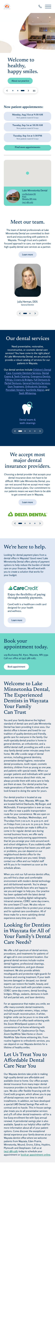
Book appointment (18, 666)
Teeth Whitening (27, 393)
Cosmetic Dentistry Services (26, 373)
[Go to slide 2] (18, 90)
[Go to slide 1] (13, 90)
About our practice (20, 80)
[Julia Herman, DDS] (27, 282)
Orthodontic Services (36, 386)
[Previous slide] (7, 91)
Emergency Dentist (40, 376)
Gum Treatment (16, 386)
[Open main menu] (48, 6)
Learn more (27, 254)
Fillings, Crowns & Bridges (19, 379)
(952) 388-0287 (27, 202)
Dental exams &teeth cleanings (27, 421)
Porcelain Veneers (15, 389)
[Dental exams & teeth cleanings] (27, 408)
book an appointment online (35, 1154)
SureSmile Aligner (35, 389)
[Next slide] (28, 91)
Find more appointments (33, 148)
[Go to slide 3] (22, 90)
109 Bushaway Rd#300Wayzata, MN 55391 (34, 196)
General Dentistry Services (36, 383)
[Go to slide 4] (35, 431)
